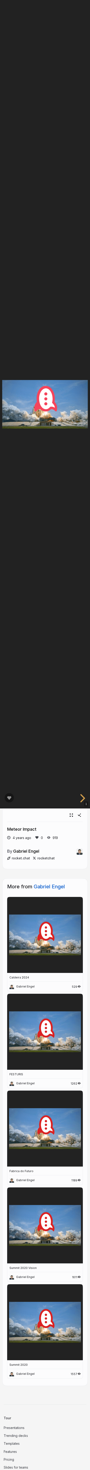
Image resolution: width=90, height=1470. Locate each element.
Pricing (9, 1459)
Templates (12, 1443)
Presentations (14, 1428)
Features (10, 1452)
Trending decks (16, 1436)
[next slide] (82, 798)
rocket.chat (21, 858)
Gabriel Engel (26, 851)
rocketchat (46, 858)
